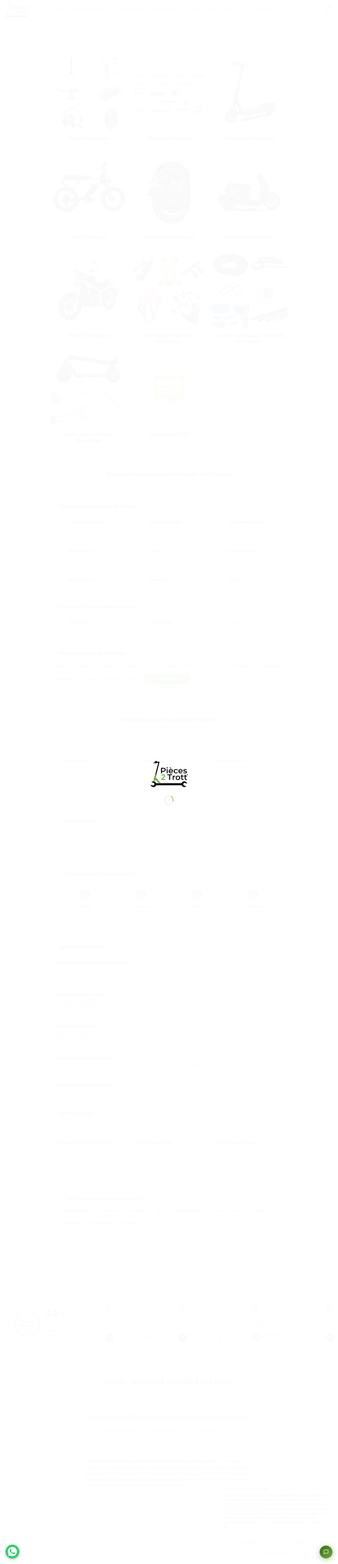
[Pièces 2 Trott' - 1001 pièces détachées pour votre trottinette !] (169, 773)
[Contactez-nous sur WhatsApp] (12, 1551)
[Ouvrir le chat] (326, 1552)
